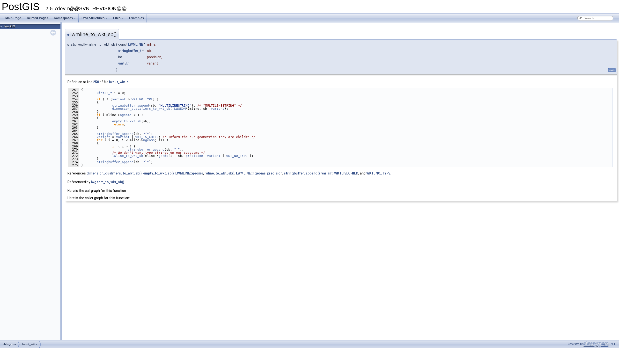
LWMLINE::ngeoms (251, 173)
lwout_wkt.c (118, 82)
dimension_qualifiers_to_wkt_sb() (114, 173)
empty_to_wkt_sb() (158, 173)
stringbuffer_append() (302, 173)
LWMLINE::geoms (189, 173)
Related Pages (37, 18)
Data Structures (92, 18)
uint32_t (104, 93)
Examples (136, 18)
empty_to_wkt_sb (126, 121)
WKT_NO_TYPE (142, 99)
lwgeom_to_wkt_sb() (107, 182)
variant (119, 99)
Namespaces (63, 18)
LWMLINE (135, 44)
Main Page (13, 18)
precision (194, 156)
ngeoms (126, 115)
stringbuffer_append (130, 105)
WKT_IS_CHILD (147, 137)
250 (96, 82)
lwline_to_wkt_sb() (220, 173)
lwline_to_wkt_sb (127, 156)
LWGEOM (180, 108)
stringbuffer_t (129, 51)
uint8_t (124, 63)
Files (116, 18)
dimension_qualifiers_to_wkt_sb (141, 108)
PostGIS (9, 26)
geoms (163, 156)
